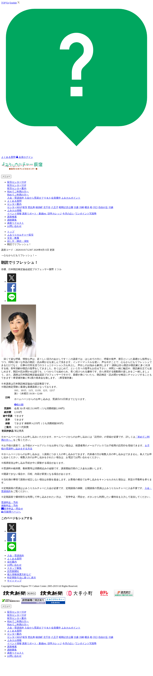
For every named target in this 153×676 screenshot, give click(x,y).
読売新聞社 (13, 571)
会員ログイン (25, 157)
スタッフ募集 (14, 568)
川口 (95, 207)
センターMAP (14, 207)
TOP (3, 2)
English (13, 2)
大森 (76, 207)
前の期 (19, 404)
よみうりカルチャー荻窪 (20, 235)
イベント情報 (14, 213)
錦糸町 (39, 207)
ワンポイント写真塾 (86, 213)
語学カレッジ (55, 213)
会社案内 (12, 562)
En (7, 2)
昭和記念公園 (66, 207)
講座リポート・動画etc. (34, 213)
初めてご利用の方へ (18, 194)
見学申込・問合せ (13, 508)
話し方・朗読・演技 (18, 241)
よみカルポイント (70, 198)
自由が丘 (103, 207)
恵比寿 (31, 207)
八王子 (54, 207)
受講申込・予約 (9, 502)
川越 (110, 207)
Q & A (47, 198)
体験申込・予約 (9, 505)
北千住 (47, 207)
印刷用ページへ (12, 512)
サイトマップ (14, 580)
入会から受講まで (34, 198)
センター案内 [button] (14, 204)
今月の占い (68, 213)
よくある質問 (14, 201)
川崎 (81, 207)
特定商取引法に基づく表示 (21, 577)
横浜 (87, 207)
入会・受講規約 (15, 198)
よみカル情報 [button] (14, 210)
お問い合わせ (14, 226)
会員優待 (56, 198)
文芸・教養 (13, 238)
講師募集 (12, 220)
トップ (10, 231)
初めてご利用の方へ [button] (18, 191)
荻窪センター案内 (16, 188)
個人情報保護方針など (19, 574)
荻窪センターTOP (16, 185)
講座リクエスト (15, 223)
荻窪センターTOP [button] (16, 182)
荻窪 (24, 207)
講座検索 (12, 216)
